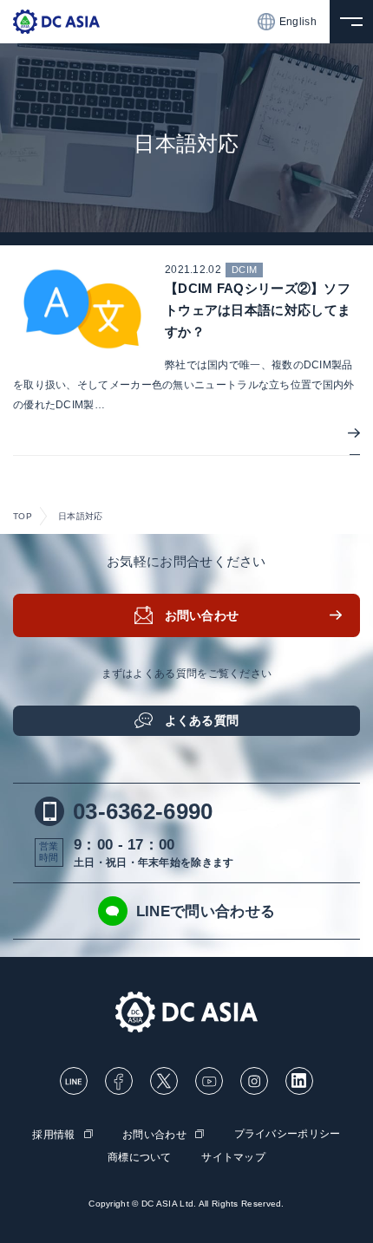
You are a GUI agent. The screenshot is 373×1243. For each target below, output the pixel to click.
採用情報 (53, 1134)
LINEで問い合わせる (205, 911)
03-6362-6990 (143, 811)
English (298, 22)
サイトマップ (233, 1157)
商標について (140, 1157)
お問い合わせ (202, 615)
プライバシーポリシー (287, 1134)
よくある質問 (202, 720)
